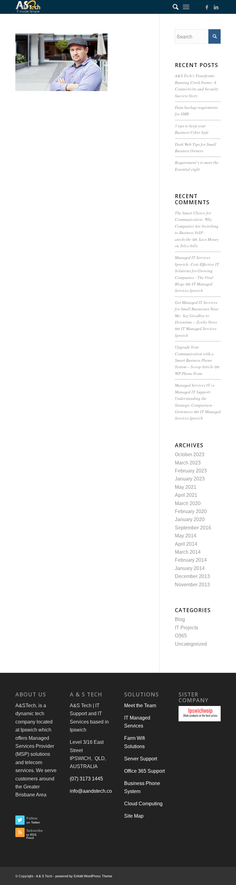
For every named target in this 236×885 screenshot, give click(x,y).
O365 (181, 635)
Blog (180, 619)
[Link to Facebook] (206, 7)
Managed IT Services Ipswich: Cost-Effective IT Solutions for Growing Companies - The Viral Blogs (197, 270)
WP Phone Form (188, 373)
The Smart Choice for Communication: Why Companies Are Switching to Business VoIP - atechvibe (196, 226)
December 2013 (192, 576)
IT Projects (186, 627)
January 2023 (190, 478)
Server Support (140, 758)
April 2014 (186, 544)
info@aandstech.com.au (96, 791)
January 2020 (190, 519)
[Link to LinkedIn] (216, 7)
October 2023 (189, 454)
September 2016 (193, 527)
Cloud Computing (143, 803)
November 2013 (192, 584)
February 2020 (191, 511)
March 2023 (188, 462)
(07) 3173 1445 (86, 778)
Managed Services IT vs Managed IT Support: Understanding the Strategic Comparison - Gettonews (194, 398)
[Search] (173, 7)
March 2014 (188, 552)
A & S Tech (44, 876)
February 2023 (191, 470)
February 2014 (191, 560)
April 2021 (186, 495)
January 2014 (190, 568)
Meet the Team (140, 705)
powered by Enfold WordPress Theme (83, 876)
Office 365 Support (144, 771)
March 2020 (188, 503)
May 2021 (185, 487)
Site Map (134, 816)
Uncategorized (191, 644)
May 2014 (185, 535)
